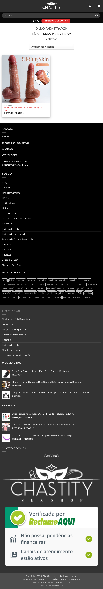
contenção (52, 284)
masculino (17, 293)
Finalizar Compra (11, 193)
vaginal (66, 297)
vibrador (86, 297)
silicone (22, 297)
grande (80, 289)
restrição (88, 293)
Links (5, 208)
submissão (46, 297)
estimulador (29, 289)
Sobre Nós (7, 324)
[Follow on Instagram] (34, 21)
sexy (15, 297)
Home (5, 198)
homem (89, 289)
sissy (30, 297)
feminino (61, 289)
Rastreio (6, 249)
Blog (4, 182)
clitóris (24, 284)
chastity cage (85, 280)
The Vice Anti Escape (13, 265)
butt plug (42, 280)
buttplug (31, 280)
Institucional (8, 203)
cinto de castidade (11, 284)
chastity (73, 280)
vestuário (76, 297)
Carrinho (6, 187)
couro (61, 284)
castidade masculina (58, 280)
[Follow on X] (38, 21)
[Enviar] (97, 15)
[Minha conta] (90, 6)
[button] (3, 6)
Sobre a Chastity (10, 260)
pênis (79, 293)
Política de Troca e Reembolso (18, 239)
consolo (41, 284)
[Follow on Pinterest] (56, 456)
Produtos (7, 244)
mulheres (52, 293)
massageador (30, 293)
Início (35, 33)
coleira (33, 284)
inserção (6, 293)
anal (5, 280)
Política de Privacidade (14, 234)
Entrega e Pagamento (14, 334)
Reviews (6, 255)
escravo (18, 289)
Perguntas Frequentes (14, 329)
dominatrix (92, 284)
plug (61, 293)
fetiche (71, 289)
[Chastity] (51, 6)
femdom (51, 289)
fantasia (41, 289)
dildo (69, 284)
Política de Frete (10, 229)
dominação (8, 289)
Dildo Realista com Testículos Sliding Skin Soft (24, 109)
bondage (21, 280)
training (57, 297)
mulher (42, 293)
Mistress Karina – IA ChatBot (17, 218)
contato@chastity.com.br (15, 142)
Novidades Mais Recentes (16, 319)
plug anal (70, 293)
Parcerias (7, 223)
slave (37, 297)
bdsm (11, 280)
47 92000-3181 (9, 155)
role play (6, 297)
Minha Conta (9, 213)
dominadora (79, 284)
